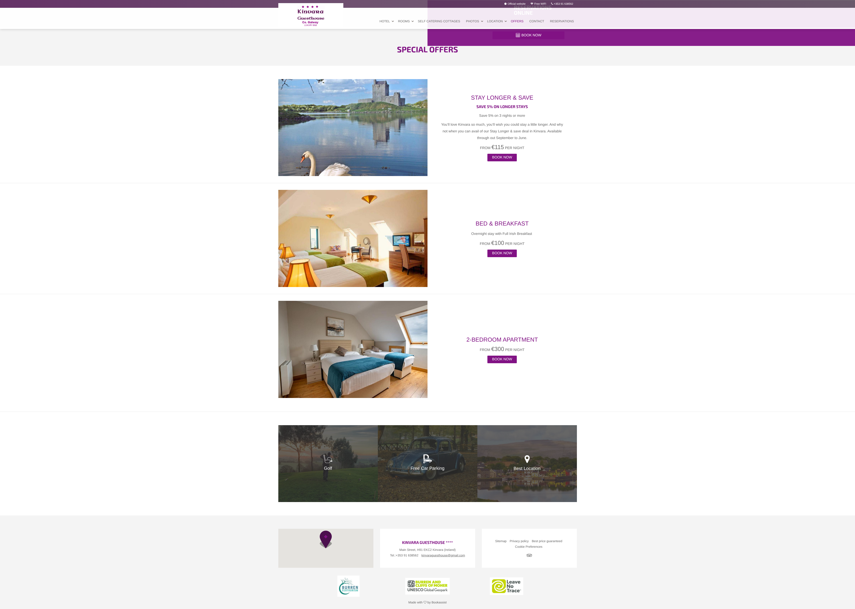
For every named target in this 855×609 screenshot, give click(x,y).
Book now (502, 157)
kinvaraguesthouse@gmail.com (443, 555)
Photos (472, 21)
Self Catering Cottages (439, 21)
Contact (536, 21)
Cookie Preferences (528, 546)
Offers (517, 21)
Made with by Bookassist (427, 602)
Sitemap (501, 541)
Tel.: (404, 555)
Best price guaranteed (547, 541)
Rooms (404, 21)
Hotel (385, 21)
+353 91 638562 (563, 3)
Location (495, 21)
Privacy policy (519, 541)
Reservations (562, 21)
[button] (326, 539)
